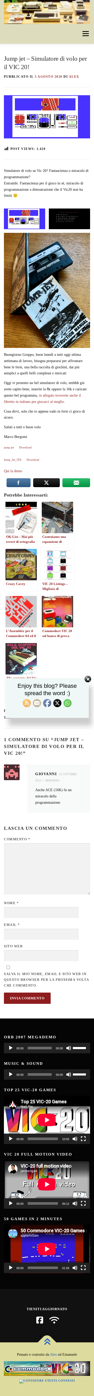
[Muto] (68, 1048)
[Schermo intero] (83, 1138)
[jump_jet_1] (47, 290)
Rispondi (52, 780)
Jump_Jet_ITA (12, 459)
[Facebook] (40, 1320)
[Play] (10, 1048)
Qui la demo (13, 471)
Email (12, 925)
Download (25, 447)
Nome (11, 903)
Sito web (13, 946)
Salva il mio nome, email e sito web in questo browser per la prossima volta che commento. (46, 979)
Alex (53, 1354)
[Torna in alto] (47, 1342)
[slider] (80, 1047)
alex (74, 76)
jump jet (9, 447)
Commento (17, 839)
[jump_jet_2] (69, 219)
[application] (47, 1048)
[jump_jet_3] (24, 219)
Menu (85, 34)
